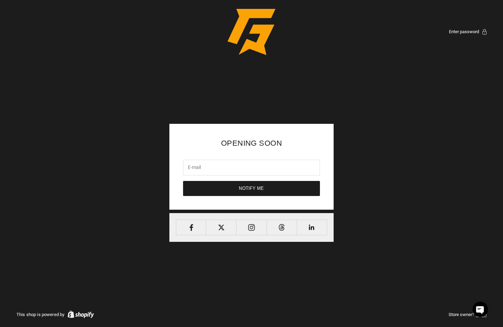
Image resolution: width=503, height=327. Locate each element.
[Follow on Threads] (282, 227)
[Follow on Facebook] (191, 227)
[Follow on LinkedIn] (312, 227)
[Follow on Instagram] (251, 227)
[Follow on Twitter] (221, 227)
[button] (480, 309)
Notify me (251, 188)
